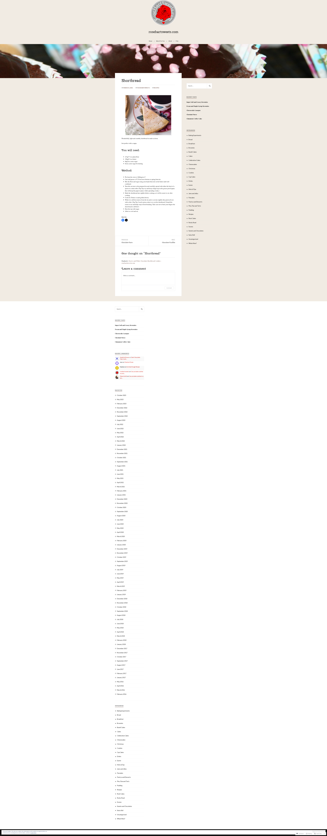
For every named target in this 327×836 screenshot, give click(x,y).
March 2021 (121, 487)
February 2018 (121, 640)
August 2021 (121, 466)
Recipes (156, 87)
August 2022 (121, 420)
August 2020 (121, 516)
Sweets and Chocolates (196, 231)
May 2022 (120, 433)
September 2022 (122, 416)
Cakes (190, 156)
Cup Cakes (192, 177)
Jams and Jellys (193, 193)
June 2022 (120, 428)
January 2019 (121, 594)
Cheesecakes (193, 164)
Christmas (192, 168)
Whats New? (193, 243)
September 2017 (122, 661)
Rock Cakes (192, 218)
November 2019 (122, 553)
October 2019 (121, 557)
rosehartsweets (144, 87)
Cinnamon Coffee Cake (194, 119)
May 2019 (120, 578)
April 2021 (120, 482)
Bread (190, 139)
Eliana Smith (123, 376)
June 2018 (120, 623)
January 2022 (121, 445)
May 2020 (120, 528)
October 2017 (121, 657)
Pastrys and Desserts (195, 202)
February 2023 (121, 404)
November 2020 (122, 503)
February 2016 (121, 694)
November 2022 (122, 412)
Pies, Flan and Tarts (195, 206)
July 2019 (120, 570)
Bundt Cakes (193, 152)
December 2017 (122, 648)
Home (150, 41)
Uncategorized (193, 239)
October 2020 (121, 507)
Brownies (192, 148)
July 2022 (120, 424)
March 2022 (121, 441)
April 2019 (120, 582)
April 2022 (120, 437)
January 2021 (121, 495)
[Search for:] (199, 86)
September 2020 (122, 511)
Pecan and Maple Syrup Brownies (197, 106)
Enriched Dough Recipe (133, 367)
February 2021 (121, 491)
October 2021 (121, 457)
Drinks (191, 181)
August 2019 (121, 565)
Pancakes (192, 198)
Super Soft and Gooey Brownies (197, 102)
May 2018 (120, 628)
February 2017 (121, 673)
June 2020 (120, 524)
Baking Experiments (195, 135)
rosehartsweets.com (163, 32)
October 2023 (121, 395)
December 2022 (122, 408)
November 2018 (122, 603)
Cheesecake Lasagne (193, 110)
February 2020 (121, 540)
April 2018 (120, 632)
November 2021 (122, 453)
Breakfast (192, 144)
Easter (191, 185)
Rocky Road (192, 222)
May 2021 (120, 478)
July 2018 (120, 619)
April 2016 (120, 686)
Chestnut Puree (191, 114)
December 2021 (122, 449)
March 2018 (121, 636)
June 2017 (120, 669)
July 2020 (120, 520)
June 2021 (120, 474)
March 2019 (121, 586)
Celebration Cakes (194, 160)
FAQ (177, 41)
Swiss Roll (192, 235)
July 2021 (120, 470)
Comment (169, 288)
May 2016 (120, 682)
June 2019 (120, 574)
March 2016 (121, 690)
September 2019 (122, 561)
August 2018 (121, 615)
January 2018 (121, 644)
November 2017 (122, 653)
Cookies (191, 173)
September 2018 (122, 611)
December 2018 (122, 599)
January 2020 (121, 545)
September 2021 (122, 462)
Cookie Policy (33, 833)
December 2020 (122, 499)
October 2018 (121, 607)
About (170, 41)
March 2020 (121, 536)
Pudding (191, 210)
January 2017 (121, 677)
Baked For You (160, 41)
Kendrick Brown (124, 357)
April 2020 (120, 532)
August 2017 (121, 665)
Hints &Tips (192, 189)
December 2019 (122, 549)
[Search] (209, 86)
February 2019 (121, 590)
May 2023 (120, 399)
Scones (191, 227)
